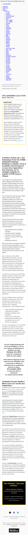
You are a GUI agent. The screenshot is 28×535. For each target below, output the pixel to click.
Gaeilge (8, 38)
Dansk (7, 25)
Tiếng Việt (8, 79)
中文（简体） (9, 20)
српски (8, 71)
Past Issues (5, 7)
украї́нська (8, 78)
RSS (4, 9)
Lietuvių (8, 65)
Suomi (7, 30)
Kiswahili (8, 61)
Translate (5, 10)
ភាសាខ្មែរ (8, 45)
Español (8, 60)
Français (8, 31)
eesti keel (8, 27)
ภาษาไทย (8, 74)
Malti (7, 51)
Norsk (7, 52)
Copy (23, 1)
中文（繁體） (9, 21)
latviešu (8, 67)
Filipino (8, 77)
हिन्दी (7, 35)
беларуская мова (10, 16)
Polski (7, 53)
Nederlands (8, 28)
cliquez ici (20, 140)
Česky (7, 24)
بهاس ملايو (8, 49)
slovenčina (8, 68)
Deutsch (8, 32)
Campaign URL (4, 1)
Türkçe (7, 75)
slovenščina (8, 70)
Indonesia (8, 39)
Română (8, 57)
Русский (8, 59)
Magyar (8, 36)
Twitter (6, 4)
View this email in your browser (9, 88)
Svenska (8, 63)
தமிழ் (7, 72)
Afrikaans (8, 14)
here (22, 118)
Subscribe (5, 6)
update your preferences (12, 524)
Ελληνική (8, 34)
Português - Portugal (11, 56)
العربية (7, 13)
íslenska (8, 40)
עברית (7, 64)
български (8, 17)
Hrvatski (8, 23)
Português (8, 55)
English (8, 11)
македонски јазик (10, 48)
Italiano (7, 42)
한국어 (8, 46)
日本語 (8, 43)
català (7, 18)
